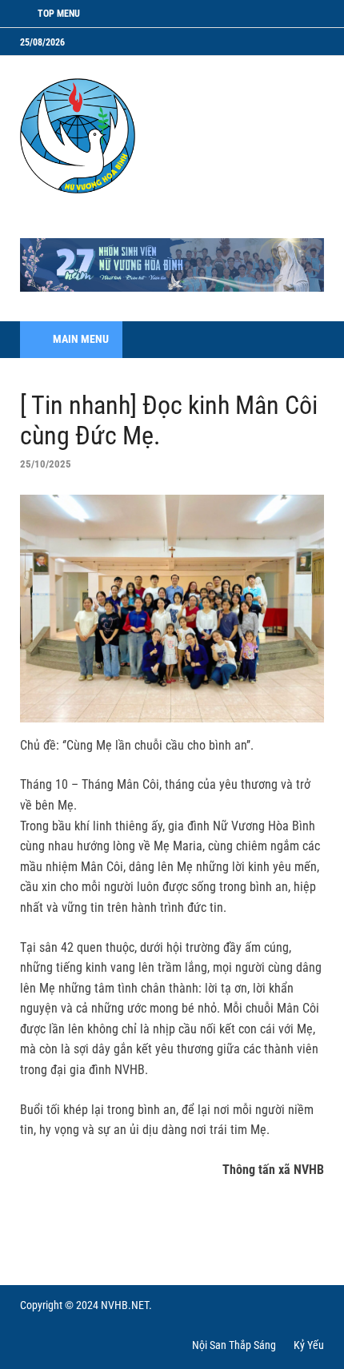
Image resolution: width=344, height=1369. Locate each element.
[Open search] (304, 340)
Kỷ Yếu (309, 1345)
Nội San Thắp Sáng (234, 1345)
